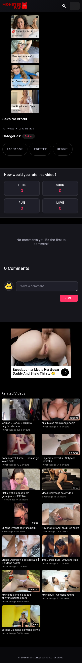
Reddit (62, 149)
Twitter (40, 149)
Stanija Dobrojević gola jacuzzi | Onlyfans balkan (20, 561)
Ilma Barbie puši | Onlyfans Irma (60, 559)
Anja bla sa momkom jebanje (58, 422)
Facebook (15, 149)
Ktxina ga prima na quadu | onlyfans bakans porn (17, 596)
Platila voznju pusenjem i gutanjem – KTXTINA (16, 494)
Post (68, 298)
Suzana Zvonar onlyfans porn (19, 527)
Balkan (28, 136)
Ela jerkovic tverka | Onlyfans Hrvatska (58, 460)
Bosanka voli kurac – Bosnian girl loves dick (20, 460)
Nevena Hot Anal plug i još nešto (60, 527)
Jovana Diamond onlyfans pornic (21, 629)
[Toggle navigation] (75, 6)
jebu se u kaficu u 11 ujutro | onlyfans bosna (17, 424)
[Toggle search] (64, 6)
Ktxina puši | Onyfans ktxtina (58, 594)
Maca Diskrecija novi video (57, 492)
